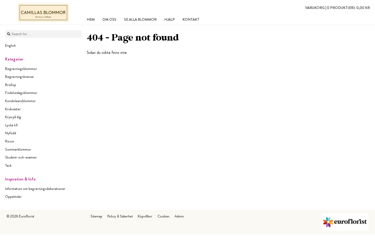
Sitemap (96, 216)
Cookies (163, 216)
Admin (179, 216)
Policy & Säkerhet (120, 216)
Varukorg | (337, 7)
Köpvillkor (145, 216)
